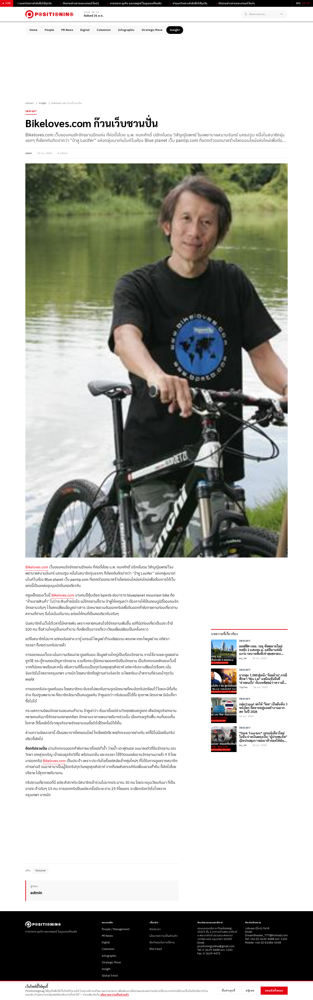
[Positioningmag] (49, 14)
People (49, 30)
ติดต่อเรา (155, 929)
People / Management (115, 929)
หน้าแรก (29, 103)
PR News (67, 30)
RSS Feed (155, 949)
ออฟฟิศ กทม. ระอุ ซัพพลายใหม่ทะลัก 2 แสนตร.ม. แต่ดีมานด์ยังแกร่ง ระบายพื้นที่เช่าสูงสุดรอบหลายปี (260, 649)
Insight (175, 30)
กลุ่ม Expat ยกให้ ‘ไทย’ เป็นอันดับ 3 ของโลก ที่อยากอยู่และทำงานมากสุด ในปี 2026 (263, 707)
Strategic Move (152, 30)
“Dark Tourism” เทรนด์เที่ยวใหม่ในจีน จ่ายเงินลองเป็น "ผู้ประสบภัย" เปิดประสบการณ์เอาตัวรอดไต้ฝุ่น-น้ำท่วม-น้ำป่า (263, 736)
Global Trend (110, 975)
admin (28, 153)
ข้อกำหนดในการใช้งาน (162, 942)
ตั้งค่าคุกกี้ (228, 990)
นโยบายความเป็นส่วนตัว (163, 936)
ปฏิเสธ (250, 990)
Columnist (104, 30)
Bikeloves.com (36, 567)
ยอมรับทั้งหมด (274, 990)
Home (33, 30)
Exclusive (41, 871)
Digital (84, 30)
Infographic (126, 30)
